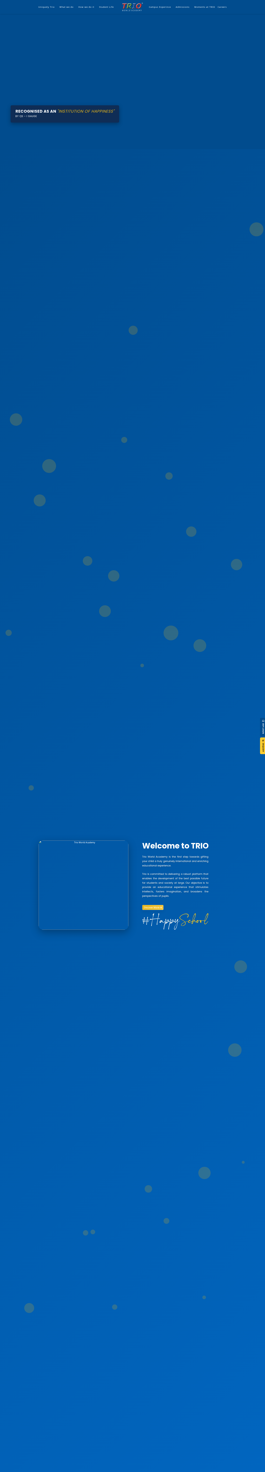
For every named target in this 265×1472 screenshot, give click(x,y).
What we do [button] (66, 7)
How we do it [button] (86, 7)
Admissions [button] (183, 7)
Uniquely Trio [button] (46, 7)
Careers (222, 7)
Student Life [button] (106, 7)
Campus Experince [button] (160, 7)
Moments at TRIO (204, 7)
